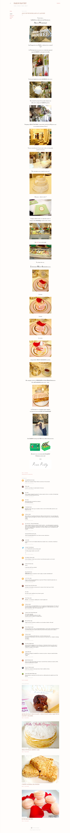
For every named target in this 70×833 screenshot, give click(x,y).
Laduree (11, 17)
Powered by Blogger (36, 827)
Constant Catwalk (28, 547)
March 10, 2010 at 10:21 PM (29, 483)
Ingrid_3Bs (27, 651)
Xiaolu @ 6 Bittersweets (29, 533)
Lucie (26, 540)
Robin (26, 486)
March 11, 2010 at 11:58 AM (29, 554)
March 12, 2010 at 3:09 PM (29, 609)
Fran (26, 499)
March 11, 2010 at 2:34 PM (29, 568)
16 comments (26, 717)
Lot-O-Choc (27, 578)
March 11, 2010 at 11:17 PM (29, 582)
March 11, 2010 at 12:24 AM (29, 511)
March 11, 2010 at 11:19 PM (29, 588)
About (26, 5)
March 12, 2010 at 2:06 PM (29, 601)
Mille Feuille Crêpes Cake (31, 750)
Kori (26, 492)
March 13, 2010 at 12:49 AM (29, 631)
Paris (11, 18)
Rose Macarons (27, 819)
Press (22, 5)
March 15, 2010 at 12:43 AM (29, 648)
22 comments (26, 786)
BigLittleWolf (27, 571)
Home (15, 5)
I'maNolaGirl (27, 507)
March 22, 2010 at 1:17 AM (29, 664)
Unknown (27, 514)
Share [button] (11, 11)
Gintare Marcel (38, 829)
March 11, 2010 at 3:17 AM (29, 520)
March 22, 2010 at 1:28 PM (29, 670)
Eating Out (12, 15)
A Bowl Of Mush (28, 563)
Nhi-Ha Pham (27, 620)
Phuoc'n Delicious (28, 667)
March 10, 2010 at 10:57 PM (29, 496)
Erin (26, 591)
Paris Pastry (20, 3)
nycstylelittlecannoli (29, 480)
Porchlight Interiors (28, 557)
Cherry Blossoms (28, 627)
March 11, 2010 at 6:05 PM (29, 575)
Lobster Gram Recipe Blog (30, 612)
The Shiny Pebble (28, 643)
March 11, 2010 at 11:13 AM (29, 544)
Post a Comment (25, 680)
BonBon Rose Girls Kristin (30, 585)
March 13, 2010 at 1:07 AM (29, 640)
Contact (19, 5)
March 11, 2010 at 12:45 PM (29, 560)
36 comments (26, 751)
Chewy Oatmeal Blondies (30, 784)
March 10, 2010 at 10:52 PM (29, 489)
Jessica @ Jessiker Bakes (30, 673)
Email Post (26, 472)
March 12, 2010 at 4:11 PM (29, 617)
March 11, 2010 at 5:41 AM (29, 530)
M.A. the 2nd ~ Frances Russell (31, 523)
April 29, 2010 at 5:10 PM (29, 677)
